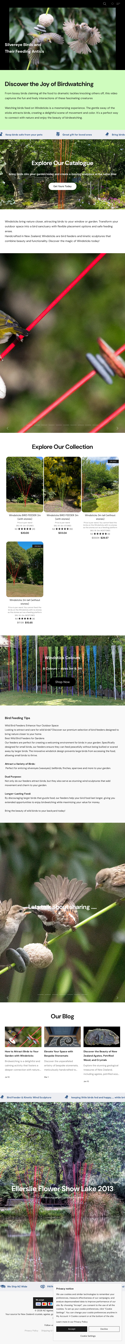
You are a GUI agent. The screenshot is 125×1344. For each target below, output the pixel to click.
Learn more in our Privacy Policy (72, 1321)
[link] (88, 1335)
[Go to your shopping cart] (113, 3)
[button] (105, 3)
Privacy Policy (31, 1330)
